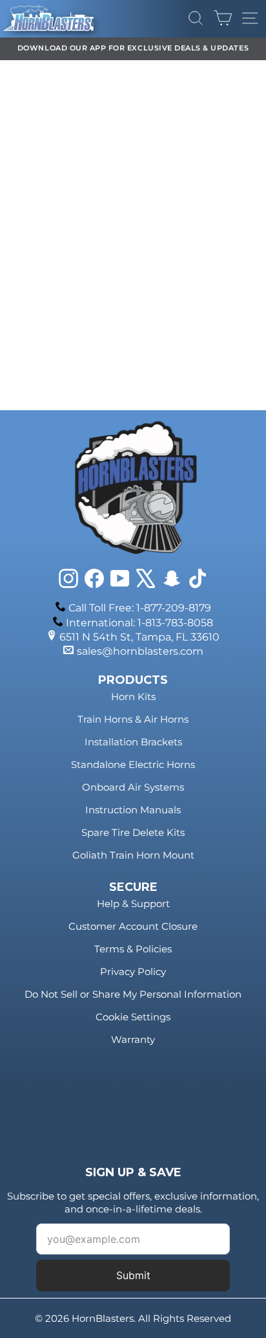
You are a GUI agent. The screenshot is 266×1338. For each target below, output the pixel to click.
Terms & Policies (133, 949)
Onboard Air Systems (133, 787)
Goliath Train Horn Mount (133, 855)
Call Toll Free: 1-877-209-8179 (139, 608)
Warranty (133, 1039)
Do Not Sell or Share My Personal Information (133, 994)
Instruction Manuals (133, 810)
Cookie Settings (133, 1017)
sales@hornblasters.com (140, 651)
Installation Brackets (133, 742)
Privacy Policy (133, 971)
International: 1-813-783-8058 (139, 623)
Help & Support (133, 903)
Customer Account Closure (133, 926)
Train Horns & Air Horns (133, 719)
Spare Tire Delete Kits (133, 832)
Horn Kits (133, 696)
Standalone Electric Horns (133, 764)
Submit (133, 1275)
